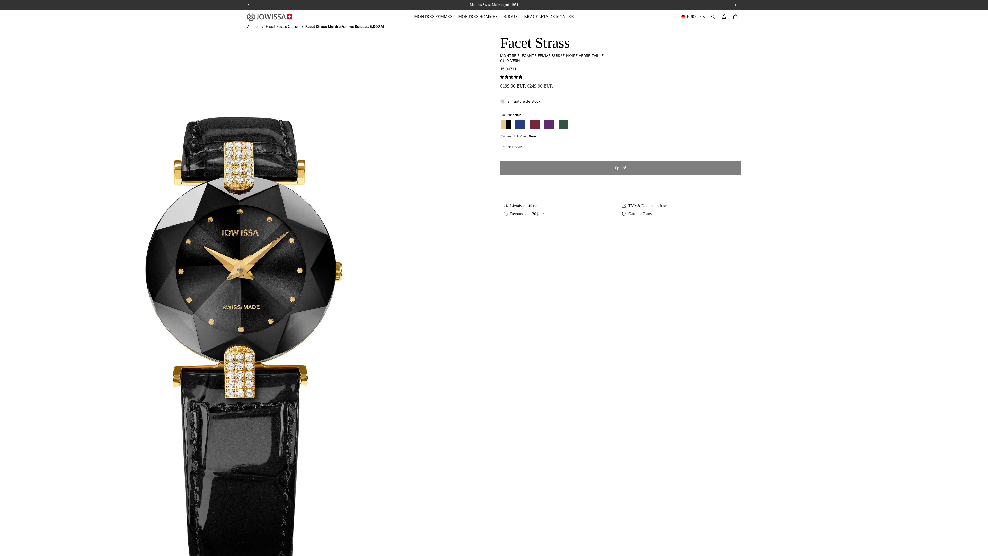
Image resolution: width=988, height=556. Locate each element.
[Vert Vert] (563, 124)
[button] (511, 77)
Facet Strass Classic (283, 26)
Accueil (253, 26)
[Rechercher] (713, 16)
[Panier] (735, 16)
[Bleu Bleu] (520, 124)
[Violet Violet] (549, 124)
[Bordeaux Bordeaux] (534, 124)
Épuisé (620, 168)
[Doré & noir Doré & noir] (505, 124)
